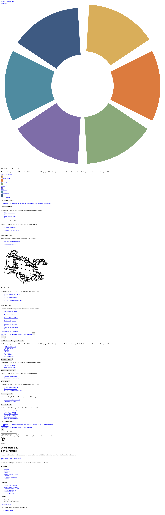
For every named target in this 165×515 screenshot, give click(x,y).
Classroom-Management (10, 485)
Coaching (3, 334)
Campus (25, 334)
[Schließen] (2, 429)
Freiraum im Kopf (9, 491)
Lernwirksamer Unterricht (11, 487)
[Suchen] (33, 333)
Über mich (14, 334)
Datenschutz (10, 510)
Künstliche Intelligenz (10, 490)
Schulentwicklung (9, 493)
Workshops (4, 3)
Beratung (8, 334)
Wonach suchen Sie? (6, 432)
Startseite (6, 469)
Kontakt (29, 334)
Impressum (4, 510)
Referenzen (20, 334)
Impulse (6, 472)
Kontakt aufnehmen (6, 504)
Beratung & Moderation (10, 477)
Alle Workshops (5, 426)
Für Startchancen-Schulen (11, 474)
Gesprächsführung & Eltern (11, 488)
